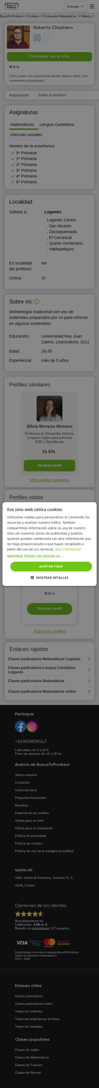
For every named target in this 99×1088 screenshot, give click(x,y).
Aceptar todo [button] (51, 566)
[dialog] (50, 544)
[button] (49, 556)
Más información (68, 549)
